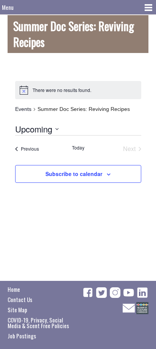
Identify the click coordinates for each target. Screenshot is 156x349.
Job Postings (22, 336)
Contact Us (20, 299)
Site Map (17, 309)
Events (23, 109)
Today (78, 148)
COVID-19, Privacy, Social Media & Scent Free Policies (38, 323)
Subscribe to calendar (73, 174)
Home (14, 289)
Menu (8, 7)
